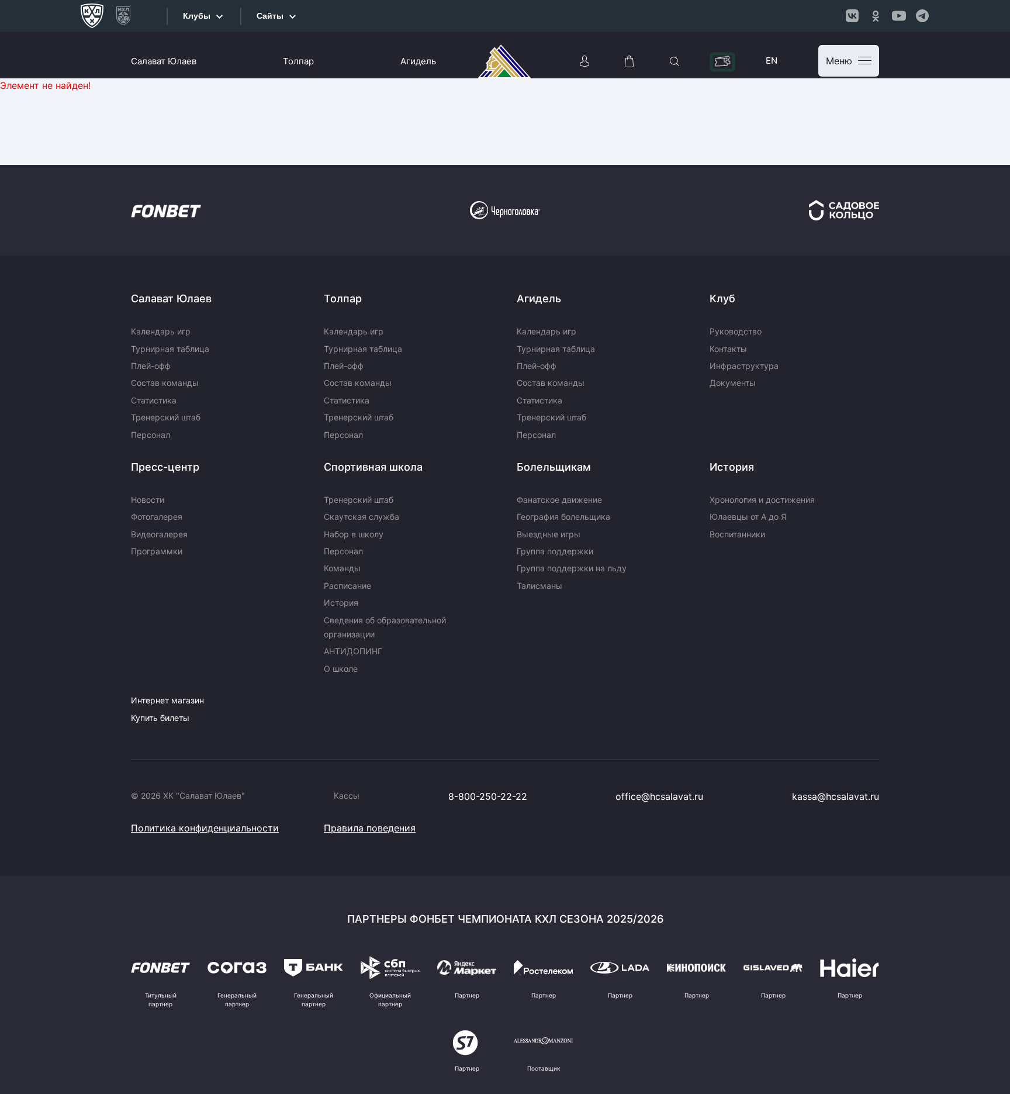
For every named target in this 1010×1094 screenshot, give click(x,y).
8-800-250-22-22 (487, 796)
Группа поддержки (555, 551)
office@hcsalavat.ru (659, 796)
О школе (341, 669)
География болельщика (563, 517)
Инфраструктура (744, 366)
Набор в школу (353, 534)
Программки (156, 551)
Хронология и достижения (762, 500)
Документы (733, 383)
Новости (147, 500)
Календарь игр (161, 331)
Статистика (154, 400)
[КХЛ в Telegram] (922, 16)
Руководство (736, 331)
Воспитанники (737, 534)
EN (771, 60)
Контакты (728, 349)
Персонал (150, 435)
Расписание (347, 586)
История (341, 603)
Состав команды (165, 383)
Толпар (298, 61)
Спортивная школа (373, 467)
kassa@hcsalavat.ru (835, 796)
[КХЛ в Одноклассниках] (875, 16)
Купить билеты (160, 718)
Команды (342, 568)
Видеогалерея (159, 534)
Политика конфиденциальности (205, 828)
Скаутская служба (361, 517)
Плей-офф (151, 366)
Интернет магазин (167, 700)
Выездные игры (548, 534)
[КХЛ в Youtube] (899, 16)
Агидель (418, 61)
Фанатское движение (559, 500)
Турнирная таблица (170, 349)
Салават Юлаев (163, 61)
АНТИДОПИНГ (353, 651)
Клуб (722, 298)
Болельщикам (554, 467)
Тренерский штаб (165, 417)
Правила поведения (370, 828)
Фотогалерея (156, 517)
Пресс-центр (165, 467)
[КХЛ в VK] (852, 16)
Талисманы (539, 586)
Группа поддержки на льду (572, 568)
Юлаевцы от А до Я (748, 517)
